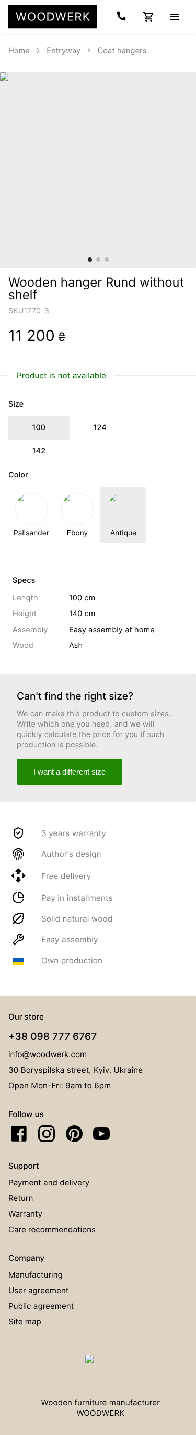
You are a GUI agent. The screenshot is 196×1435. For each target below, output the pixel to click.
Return (20, 1198)
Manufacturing (35, 1275)
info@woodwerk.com (47, 1054)
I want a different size (69, 771)
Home (19, 50)
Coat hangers (122, 50)
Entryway (63, 50)
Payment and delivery (48, 1182)
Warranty (25, 1214)
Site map (24, 1322)
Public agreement (41, 1306)
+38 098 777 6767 (52, 1036)
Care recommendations (52, 1229)
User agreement (38, 1290)
